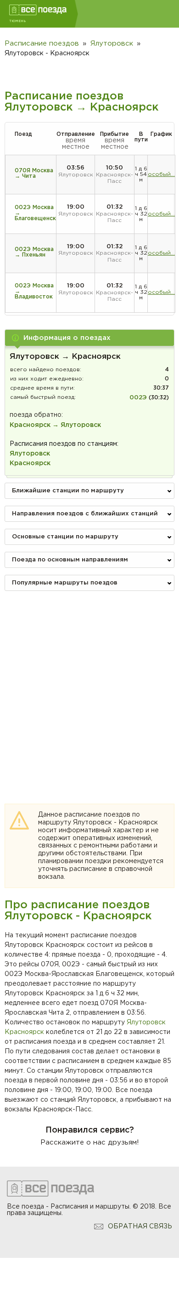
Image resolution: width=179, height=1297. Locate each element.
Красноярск (24, 1032)
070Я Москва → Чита (34, 173)
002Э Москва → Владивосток (34, 291)
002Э (138, 397)
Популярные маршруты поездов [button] (64, 582)
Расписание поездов (42, 44)
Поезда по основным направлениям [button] (70, 559)
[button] (89, 338)
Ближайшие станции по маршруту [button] (68, 490)
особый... (161, 174)
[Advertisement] (89, 687)
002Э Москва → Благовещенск (35, 213)
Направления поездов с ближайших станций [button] (85, 513)
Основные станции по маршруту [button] (65, 536)
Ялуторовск (146, 1022)
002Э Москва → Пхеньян (34, 252)
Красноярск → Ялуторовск (55, 425)
